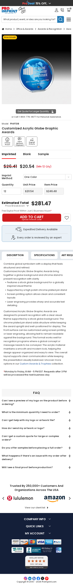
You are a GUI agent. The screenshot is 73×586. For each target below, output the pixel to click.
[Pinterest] (47, 578)
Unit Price (29, 184)
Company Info (35, 519)
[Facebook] (38, 578)
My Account (34, 533)
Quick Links (35, 526)
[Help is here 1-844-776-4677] (62, 10)
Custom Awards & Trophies (35, 363)
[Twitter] (42, 578)
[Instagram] (25, 578)
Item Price (50, 184)
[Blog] (34, 578)
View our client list (35, 507)
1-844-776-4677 (27, 116)
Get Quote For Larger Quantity (33, 111)
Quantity (7, 184)
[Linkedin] (30, 578)
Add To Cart (32, 217)
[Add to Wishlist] (68, 216)
